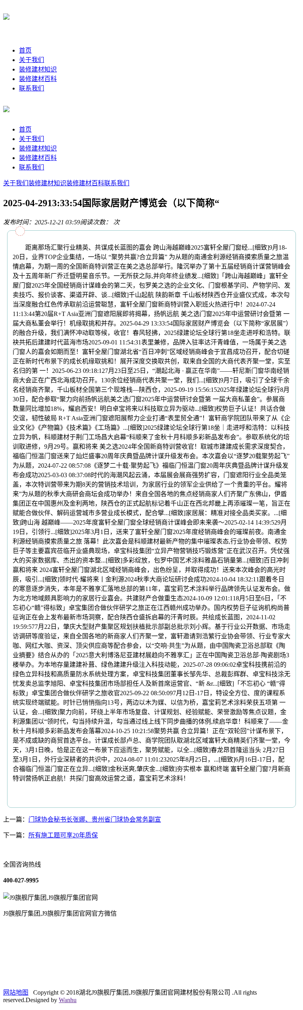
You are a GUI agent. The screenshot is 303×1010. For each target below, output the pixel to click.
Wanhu (68, 1000)
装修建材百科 (38, 78)
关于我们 (31, 59)
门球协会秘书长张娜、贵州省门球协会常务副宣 (94, 819)
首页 (25, 50)
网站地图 (15, 992)
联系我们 (31, 88)
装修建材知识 (38, 69)
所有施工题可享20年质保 (63, 835)
